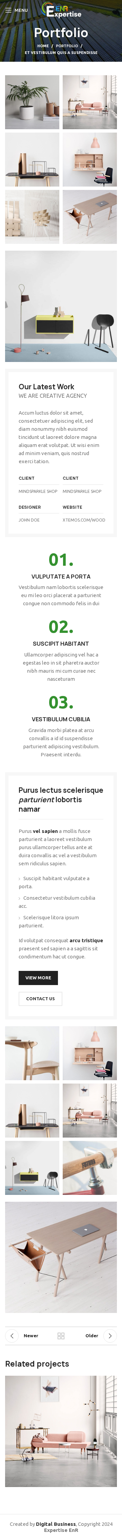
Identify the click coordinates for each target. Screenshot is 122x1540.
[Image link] (61, 306)
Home (43, 46)
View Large (111, 1382)
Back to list (61, 1336)
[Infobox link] (61, 579)
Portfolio (67, 46)
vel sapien (45, 831)
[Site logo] (61, 9)
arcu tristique (86, 940)
